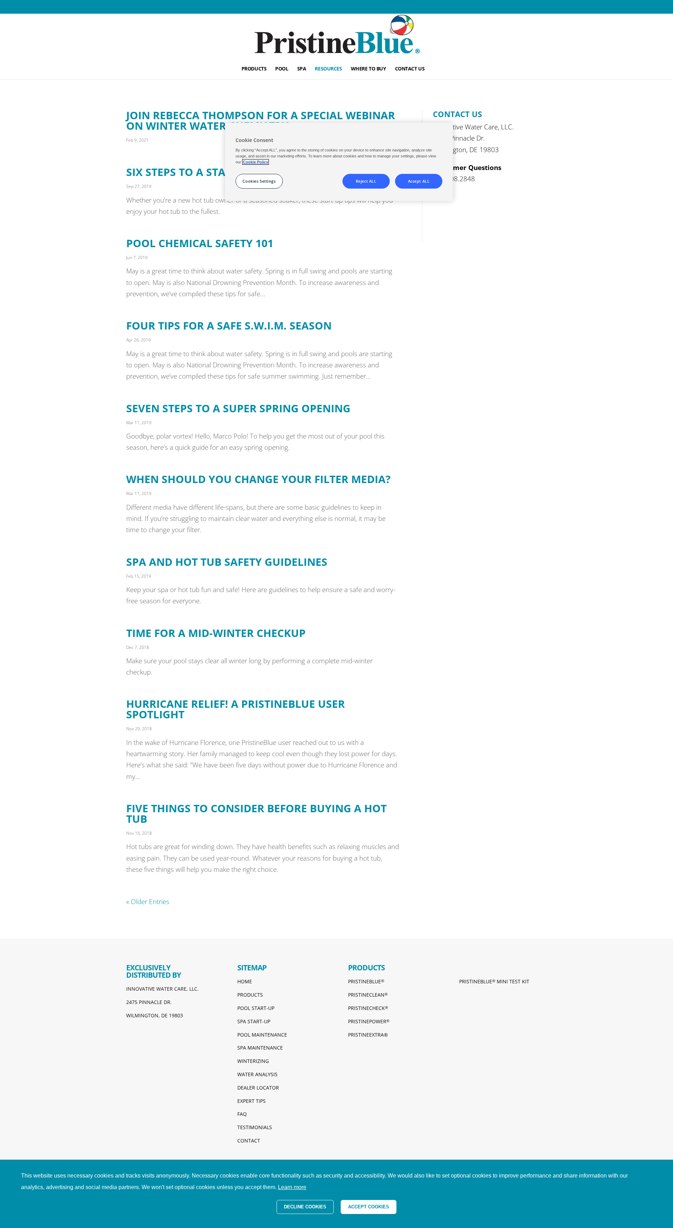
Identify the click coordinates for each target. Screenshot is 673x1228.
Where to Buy (368, 69)
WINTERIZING (253, 1061)
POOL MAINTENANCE (262, 1034)
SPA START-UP (253, 1021)
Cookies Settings (259, 181)
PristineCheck (368, 1008)
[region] (339, 162)
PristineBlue (366, 981)
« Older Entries (147, 901)
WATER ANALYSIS (257, 1074)
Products (254, 69)
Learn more (292, 1187)
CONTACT (248, 1140)
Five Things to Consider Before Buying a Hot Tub (256, 813)
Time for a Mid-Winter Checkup (216, 633)
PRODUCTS (250, 994)
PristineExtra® (368, 1034)
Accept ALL (419, 181)
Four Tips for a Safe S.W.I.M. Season (229, 325)
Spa (301, 69)
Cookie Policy (255, 162)
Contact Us (410, 69)
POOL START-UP (255, 1008)
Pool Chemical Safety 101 (199, 243)
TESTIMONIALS (254, 1127)
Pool (281, 69)
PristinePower (368, 1021)
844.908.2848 (454, 178)
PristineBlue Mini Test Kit (494, 981)
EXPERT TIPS (251, 1101)
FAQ (242, 1114)
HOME (244, 981)
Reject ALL (366, 181)
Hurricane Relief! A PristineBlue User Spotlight (235, 709)
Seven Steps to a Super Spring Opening (238, 408)
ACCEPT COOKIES (368, 1206)
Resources (328, 69)
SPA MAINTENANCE (260, 1047)
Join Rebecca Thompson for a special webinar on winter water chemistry (260, 120)
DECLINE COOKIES (305, 1206)
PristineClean (368, 994)
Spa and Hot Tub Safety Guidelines (226, 562)
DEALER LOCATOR (258, 1087)
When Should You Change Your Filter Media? (258, 479)
